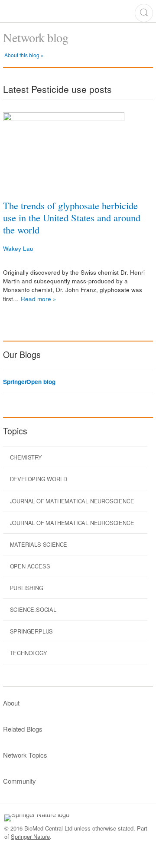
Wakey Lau (18, 248)
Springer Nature (30, 836)
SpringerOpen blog (29, 382)
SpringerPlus (31, 631)
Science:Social (33, 609)
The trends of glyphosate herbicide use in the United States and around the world (71, 217)
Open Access (30, 566)
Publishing (26, 588)
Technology (28, 653)
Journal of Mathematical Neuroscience (72, 501)
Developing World (38, 479)
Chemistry (26, 457)
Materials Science (39, 544)
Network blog (35, 37)
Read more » (38, 299)
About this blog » (24, 55)
